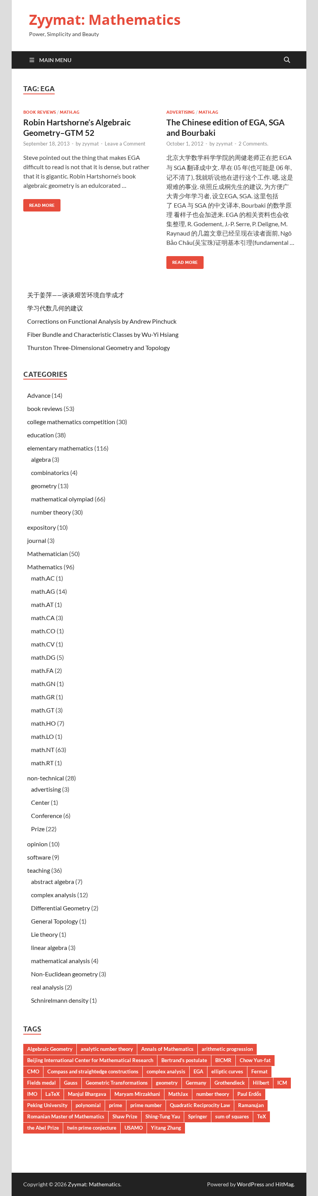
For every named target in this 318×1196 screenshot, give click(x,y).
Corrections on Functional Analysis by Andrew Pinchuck (101, 321)
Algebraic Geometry (50, 1049)
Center (40, 802)
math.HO (43, 723)
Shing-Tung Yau (162, 1116)
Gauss (71, 1083)
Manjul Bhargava (87, 1094)
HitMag (284, 1184)
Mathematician (47, 553)
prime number (146, 1105)
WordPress (250, 1184)
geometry (44, 485)
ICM (282, 1083)
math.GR (43, 696)
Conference (46, 815)
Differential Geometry (60, 908)
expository (41, 527)
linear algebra (49, 947)
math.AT (42, 604)
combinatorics (50, 472)
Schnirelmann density (59, 1000)
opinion (37, 844)
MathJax (178, 1094)
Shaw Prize (124, 1116)
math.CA (43, 617)
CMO (33, 1071)
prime (115, 1105)
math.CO (43, 630)
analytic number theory (107, 1049)
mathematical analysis (60, 960)
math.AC (43, 578)
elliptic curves (227, 1071)
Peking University (47, 1105)
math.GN (43, 683)
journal (36, 540)
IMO (32, 1094)
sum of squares (232, 1116)
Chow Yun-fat (255, 1060)
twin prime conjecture (91, 1128)
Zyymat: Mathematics (105, 19)
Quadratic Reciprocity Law (200, 1105)
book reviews (39, 112)
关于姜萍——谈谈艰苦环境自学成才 (75, 294)
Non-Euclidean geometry (64, 974)
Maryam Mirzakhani (137, 1094)
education (40, 435)
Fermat (259, 1071)
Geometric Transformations (117, 1083)
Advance (38, 395)
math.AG (70, 112)
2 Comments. (253, 143)
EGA (198, 1071)
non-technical (45, 778)
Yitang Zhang (166, 1128)
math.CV (43, 644)
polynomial (88, 1105)
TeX (261, 1116)
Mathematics (44, 566)
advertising (180, 112)
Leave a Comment (125, 143)
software (39, 857)
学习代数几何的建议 (55, 308)
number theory (51, 512)
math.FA (42, 670)
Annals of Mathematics (167, 1049)
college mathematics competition (71, 421)
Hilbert (261, 1083)
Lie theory (44, 934)
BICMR (223, 1060)
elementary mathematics (60, 448)
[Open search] (287, 60)
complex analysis (53, 894)
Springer (197, 1116)
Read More (39, 203)
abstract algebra (52, 881)
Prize (38, 828)
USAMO (133, 1128)
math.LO (42, 736)
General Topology (54, 921)
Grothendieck (229, 1083)
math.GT (42, 710)
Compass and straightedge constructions (92, 1071)
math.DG (43, 657)
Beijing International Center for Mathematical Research (90, 1060)
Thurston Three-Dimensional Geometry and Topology (98, 347)
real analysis (47, 987)
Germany (196, 1083)
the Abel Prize (43, 1128)
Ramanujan (251, 1105)
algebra (41, 459)
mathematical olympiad (62, 499)
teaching (38, 870)
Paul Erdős (249, 1094)
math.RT (42, 762)
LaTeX (52, 1094)
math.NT (42, 749)
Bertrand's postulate (184, 1060)
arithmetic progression (227, 1049)
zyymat (90, 143)
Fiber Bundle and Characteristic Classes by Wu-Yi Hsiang (102, 334)
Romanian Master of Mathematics (65, 1116)
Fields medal (41, 1083)
